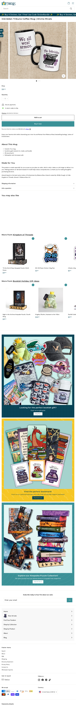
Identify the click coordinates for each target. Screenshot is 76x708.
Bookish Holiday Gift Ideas (26, 281)
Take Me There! (38, 581)
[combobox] (38, 8)
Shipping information (9, 183)
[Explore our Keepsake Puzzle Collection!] (38, 539)
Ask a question (6, 188)
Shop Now (38, 413)
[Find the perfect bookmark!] (38, 455)
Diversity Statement (7, 662)
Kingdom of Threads (23, 235)
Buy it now (38, 124)
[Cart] (68, 3)
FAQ (3, 656)
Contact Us (5, 667)
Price (3, 86)
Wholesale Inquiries (7, 670)
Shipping (4, 113)
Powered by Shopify (8, 704)
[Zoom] (63, 76)
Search (4, 651)
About (3, 653)
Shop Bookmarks (38, 497)
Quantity (5, 95)
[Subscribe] (69, 600)
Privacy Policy (6, 664)
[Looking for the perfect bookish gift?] (38, 371)
